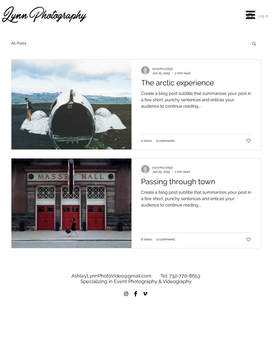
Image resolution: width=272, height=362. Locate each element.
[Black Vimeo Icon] (145, 294)
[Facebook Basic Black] (135, 294)
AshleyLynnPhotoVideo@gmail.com (111, 276)
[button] (250, 15)
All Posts (18, 43)
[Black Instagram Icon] (126, 294)
